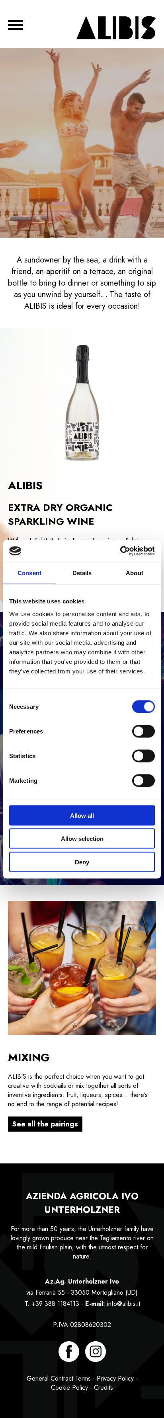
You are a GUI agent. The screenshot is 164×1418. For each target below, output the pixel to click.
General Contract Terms (59, 1378)
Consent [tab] (29, 573)
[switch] (143, 731)
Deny (82, 861)
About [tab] (134, 573)
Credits (103, 1387)
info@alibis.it (123, 1303)
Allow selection (82, 838)
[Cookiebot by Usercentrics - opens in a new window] (120, 551)
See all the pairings (45, 1124)
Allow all (82, 815)
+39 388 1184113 (55, 1303)
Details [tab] (82, 573)
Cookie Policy (69, 1387)
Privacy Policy (115, 1378)
